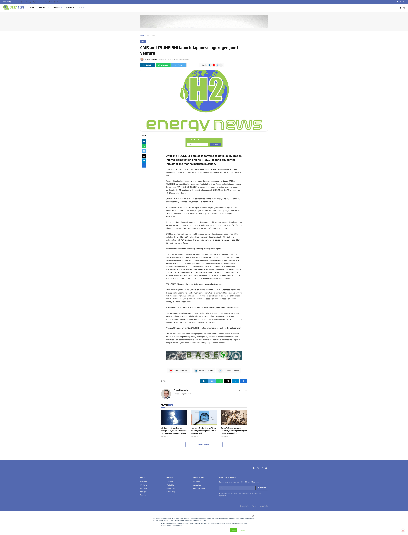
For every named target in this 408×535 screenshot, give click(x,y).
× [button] (253, 515)
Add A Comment (204, 444)
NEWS (32, 7)
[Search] (404, 7)
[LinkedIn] (144, 141)
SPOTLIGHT (43, 7)
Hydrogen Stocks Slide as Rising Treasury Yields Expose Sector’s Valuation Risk (203, 431)
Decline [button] (242, 530)
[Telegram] (144, 160)
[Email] (144, 156)
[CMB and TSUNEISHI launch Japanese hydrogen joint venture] (204, 100)
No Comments (173, 59)
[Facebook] (144, 165)
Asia (153, 36)
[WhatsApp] (144, 146)
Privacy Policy (258, 493)
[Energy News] (13, 8)
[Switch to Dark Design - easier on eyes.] (400, 8)
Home (148, 36)
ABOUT (80, 7)
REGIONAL (56, 7)
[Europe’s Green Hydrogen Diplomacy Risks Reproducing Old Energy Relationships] (234, 417)
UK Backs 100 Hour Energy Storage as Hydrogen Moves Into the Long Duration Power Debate (173, 431)
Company (170, 477)
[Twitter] (144, 151)
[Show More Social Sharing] (188, 65)
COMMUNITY (69, 7)
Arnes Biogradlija (152, 59)
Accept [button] (234, 530)
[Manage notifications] (403, 530)
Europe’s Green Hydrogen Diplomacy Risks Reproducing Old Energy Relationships (38, 2)
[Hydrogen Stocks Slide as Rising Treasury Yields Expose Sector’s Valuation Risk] (204, 417)
